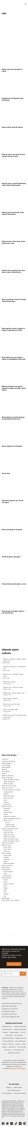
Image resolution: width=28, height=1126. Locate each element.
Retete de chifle (8, 832)
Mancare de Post (9, 884)
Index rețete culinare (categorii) (12, 1003)
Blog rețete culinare (8, 1011)
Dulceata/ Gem (8, 792)
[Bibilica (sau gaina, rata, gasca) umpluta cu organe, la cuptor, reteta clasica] (14, 374)
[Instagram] (11, 1123)
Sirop (5, 800)
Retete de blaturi (10, 826)
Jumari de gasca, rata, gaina (11, 557)
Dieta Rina (7, 859)
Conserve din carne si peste (12, 790)
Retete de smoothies (8, 843)
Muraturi (6, 794)
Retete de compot (9, 796)
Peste (5, 890)
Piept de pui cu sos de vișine (11, 704)
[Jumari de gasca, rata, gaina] (14, 544)
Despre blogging (7, 763)
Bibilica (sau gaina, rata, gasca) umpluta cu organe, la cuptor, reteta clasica (14, 388)
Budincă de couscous (9, 682)
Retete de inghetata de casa (12, 818)
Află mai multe (15, 964)
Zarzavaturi (7, 804)
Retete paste (7, 875)
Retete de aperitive (7, 777)
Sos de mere (6, 473)
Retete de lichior (8, 798)
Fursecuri (6, 810)
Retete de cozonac (9, 837)
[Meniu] (25, 4)
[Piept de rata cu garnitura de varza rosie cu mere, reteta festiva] (14, 258)
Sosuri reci (7, 851)
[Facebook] (3, 1123)
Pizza (5, 873)
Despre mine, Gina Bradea (9, 1006)
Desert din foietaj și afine (10, 709)
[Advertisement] (14, 737)
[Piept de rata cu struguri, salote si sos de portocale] (14, 598)
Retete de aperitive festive (11, 779)
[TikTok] (16, 1123)
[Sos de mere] (14, 461)
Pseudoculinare (6, 767)
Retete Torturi (8, 820)
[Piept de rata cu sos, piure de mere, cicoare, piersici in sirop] (14, 142)
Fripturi (6, 879)
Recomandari (5, 771)
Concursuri (5, 759)
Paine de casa (8, 830)
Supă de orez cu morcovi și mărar (13, 687)
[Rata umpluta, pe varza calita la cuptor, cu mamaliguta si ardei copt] (14, 345)
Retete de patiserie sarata (11, 841)
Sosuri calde (7, 847)
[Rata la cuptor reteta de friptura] (14, 115)
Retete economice (7, 865)
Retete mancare (6, 877)
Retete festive (6, 867)
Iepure (5, 882)
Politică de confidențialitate (11, 1016)
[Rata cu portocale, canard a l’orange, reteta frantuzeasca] (14, 287)
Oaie (5, 886)
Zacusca (6, 802)
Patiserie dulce (8, 812)
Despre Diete (7, 855)
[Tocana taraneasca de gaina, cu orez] (14, 571)
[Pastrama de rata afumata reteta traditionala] (14, 86)
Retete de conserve (7, 788)
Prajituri (6, 814)
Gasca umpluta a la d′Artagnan (12, 446)
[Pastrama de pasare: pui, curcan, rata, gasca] (14, 488)
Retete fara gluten (9, 863)
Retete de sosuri (6, 845)
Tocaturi (6, 894)
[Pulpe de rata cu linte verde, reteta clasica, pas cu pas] (14, 229)
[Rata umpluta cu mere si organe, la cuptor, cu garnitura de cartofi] (14, 316)
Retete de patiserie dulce (11, 839)
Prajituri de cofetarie (10, 816)
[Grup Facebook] (7, 1123)
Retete (4, 773)
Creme (7, 822)
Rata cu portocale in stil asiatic (12, 529)
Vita (5, 896)
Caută (22, 973)
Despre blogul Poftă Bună (10, 1009)
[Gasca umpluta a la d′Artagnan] (14, 434)
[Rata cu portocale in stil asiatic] (14, 517)
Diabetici (6, 857)
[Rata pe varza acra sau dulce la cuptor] (14, 57)
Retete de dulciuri (7, 806)
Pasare (6, 888)
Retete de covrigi (9, 835)
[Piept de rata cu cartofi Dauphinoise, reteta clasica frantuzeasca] (14, 171)
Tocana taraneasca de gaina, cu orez (14, 584)
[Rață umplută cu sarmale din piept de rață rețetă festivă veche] (14, 405)
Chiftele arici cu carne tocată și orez (13, 693)
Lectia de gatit (6, 765)
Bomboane (7, 808)
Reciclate (4, 769)
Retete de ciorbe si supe (9, 785)
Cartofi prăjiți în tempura (10, 698)
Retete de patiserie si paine (10, 828)
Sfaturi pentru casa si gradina (10, 900)
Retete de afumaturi (7, 775)
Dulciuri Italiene (8, 871)
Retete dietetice (6, 853)
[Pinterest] (24, 1123)
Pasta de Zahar (10, 824)
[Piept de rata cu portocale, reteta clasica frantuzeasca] (14, 200)
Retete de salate (8, 783)
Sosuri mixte (7, 849)
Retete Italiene (6, 869)
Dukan (5, 861)
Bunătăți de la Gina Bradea (17, 1068)
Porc (5, 892)
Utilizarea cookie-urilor (9, 1014)
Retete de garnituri (9, 781)
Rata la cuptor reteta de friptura (12, 127)
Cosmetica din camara (8, 761)
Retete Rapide (6, 898)
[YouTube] (20, 1123)
